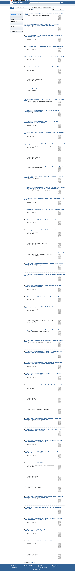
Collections (12, 12)
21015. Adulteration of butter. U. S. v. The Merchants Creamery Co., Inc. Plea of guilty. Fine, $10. (44, 46)
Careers (53, 567)
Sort (55, 9)
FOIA (39, 566)
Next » (33, 9)
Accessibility (54, 566)
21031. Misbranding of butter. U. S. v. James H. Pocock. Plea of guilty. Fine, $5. (40, 77)
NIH (36, 569)
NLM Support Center (55, 565)
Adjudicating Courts (14, 31)
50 (61, 9)
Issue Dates (12, 26)
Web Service (62, 5)
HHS (38, 569)
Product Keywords (14, 21)
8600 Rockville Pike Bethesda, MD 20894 (27, 566)
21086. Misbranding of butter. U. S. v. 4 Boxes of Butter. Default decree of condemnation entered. (45, 209)
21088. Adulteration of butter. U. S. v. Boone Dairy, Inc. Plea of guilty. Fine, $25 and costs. (43, 219)
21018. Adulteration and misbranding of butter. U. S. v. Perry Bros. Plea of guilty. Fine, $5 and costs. (44, 56)
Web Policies (40, 565)
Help (57, 5)
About (54, 5)
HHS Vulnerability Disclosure (42, 567)
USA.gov (40, 569)
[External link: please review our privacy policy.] (11, 567)
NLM (34, 569)
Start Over (12, 7)
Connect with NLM (13, 565)
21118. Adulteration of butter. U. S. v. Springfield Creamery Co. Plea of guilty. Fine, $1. (42, 296)
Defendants (12, 19)
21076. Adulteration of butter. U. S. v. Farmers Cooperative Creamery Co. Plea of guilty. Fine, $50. (45, 166)
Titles (11, 17)
